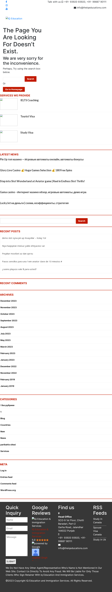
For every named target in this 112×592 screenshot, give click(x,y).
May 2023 (5, 340)
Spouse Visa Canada (97, 531)
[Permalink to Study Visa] (9, 136)
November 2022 (8, 373)
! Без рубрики (7, 405)
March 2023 (6, 346)
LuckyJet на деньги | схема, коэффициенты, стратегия (34, 203)
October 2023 (7, 314)
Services (4, 451)
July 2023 (5, 333)
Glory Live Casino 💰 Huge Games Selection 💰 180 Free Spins (36, 170)
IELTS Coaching (29, 100)
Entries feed (6, 477)
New (2, 431)
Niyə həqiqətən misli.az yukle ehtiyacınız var (23, 245)
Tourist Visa (27, 116)
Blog (2, 418)
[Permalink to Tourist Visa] (9, 120)
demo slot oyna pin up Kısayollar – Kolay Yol (24, 238)
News (3, 438)
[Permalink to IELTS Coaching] (9, 103)
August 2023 (7, 327)
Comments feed (8, 483)
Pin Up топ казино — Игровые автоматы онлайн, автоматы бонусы (42, 159)
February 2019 (7, 379)
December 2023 (8, 301)
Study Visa (26, 132)
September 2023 (8, 320)
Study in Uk (99, 539)
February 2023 (7, 353)
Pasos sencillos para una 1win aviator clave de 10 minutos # (32, 261)
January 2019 (7, 386)
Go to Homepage (13, 89)
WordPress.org (8, 490)
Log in (3, 470)
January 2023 (7, 360)
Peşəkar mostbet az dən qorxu (17, 253)
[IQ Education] (14, 18)
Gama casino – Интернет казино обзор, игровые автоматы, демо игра (43, 192)
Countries (5, 425)
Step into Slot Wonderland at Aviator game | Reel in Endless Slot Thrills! (42, 181)
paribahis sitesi (8, 444)
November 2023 (8, 307)
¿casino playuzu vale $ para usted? (19, 269)
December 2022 (8, 366)
